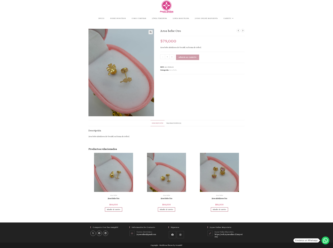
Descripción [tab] (157, 123)
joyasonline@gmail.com (146, 234)
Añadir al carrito (188, 57)
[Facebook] (172, 234)
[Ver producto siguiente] (243, 30)
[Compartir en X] (93, 233)
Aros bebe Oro (113, 198)
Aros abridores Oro (219, 198)
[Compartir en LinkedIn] (105, 233)
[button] (151, 32)
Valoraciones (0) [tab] (173, 123)
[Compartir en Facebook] (99, 233)
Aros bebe (173, 70)
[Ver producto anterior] (238, 30)
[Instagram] (180, 234)
